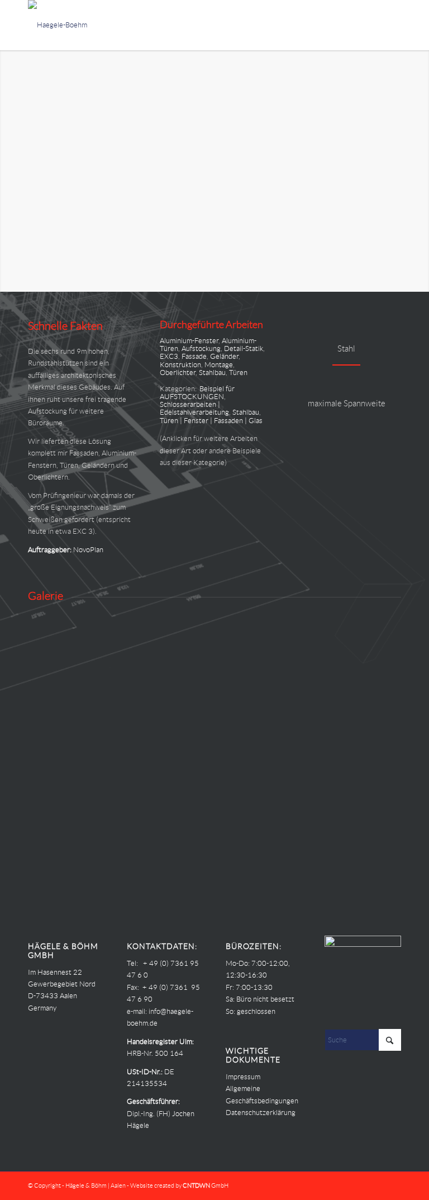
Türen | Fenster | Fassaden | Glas (211, 420)
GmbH (205, 1185)
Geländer (224, 356)
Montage (218, 365)
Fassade (194, 356)
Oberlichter (178, 372)
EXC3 (169, 356)
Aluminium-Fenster (189, 340)
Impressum (243, 1077)
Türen (238, 372)
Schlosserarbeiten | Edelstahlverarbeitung (194, 408)
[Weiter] (419, 171)
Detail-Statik (243, 348)
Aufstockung (201, 348)
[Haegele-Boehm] (57, 25)
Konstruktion (180, 365)
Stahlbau (212, 372)
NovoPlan (88, 550)
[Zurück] (10, 171)
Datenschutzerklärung (260, 1112)
